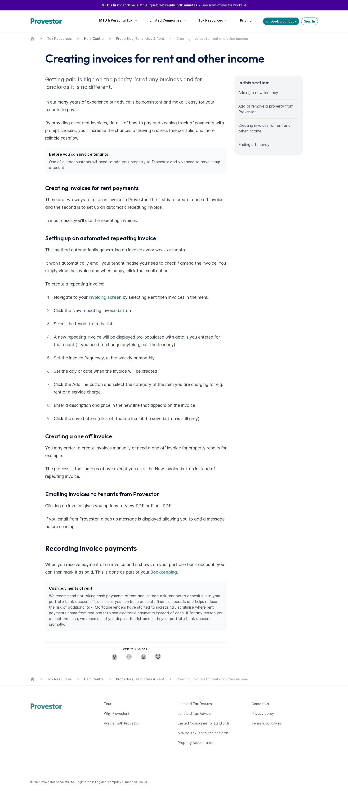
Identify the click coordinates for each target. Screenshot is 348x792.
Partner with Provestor (122, 723)
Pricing (246, 20)
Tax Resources (210, 20)
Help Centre (94, 38)
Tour (107, 704)
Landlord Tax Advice (194, 713)
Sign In (309, 21)
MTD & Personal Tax (116, 20)
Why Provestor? (116, 713)
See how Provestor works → (174, 5)
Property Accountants (195, 743)
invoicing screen (105, 297)
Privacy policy (263, 713)
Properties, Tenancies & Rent (140, 38)
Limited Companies (165, 20)
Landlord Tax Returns (195, 704)
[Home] (47, 21)
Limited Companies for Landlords (204, 723)
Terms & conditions (267, 723)
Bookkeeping (164, 572)
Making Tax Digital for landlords (203, 733)
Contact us (260, 704)
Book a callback (283, 21)
